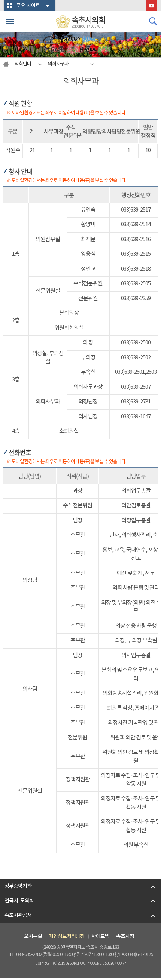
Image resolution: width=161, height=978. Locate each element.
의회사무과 (58, 64)
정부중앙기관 (17, 886)
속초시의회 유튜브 (151, 5)
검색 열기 (153, 21)
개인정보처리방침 (67, 936)
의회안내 (23, 64)
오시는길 (33, 936)
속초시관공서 (17, 916)
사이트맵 (100, 936)
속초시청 (125, 936)
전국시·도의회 (19, 901)
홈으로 (6, 64)
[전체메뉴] (10, 21)
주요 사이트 (28, 6)
